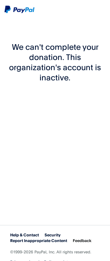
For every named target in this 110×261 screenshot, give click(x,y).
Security (53, 234)
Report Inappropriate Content (38, 240)
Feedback (82, 240)
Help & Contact (24, 234)
